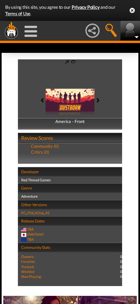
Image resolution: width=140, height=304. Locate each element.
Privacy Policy (86, 7)
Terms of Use (17, 13)
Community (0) (45, 146)
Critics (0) (40, 152)
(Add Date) (35, 234)
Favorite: (28, 261)
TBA (30, 229)
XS (47, 213)
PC (23, 213)
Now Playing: (31, 276)
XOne (39, 213)
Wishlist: (28, 271)
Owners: (28, 256)
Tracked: (28, 267)
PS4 (30, 213)
